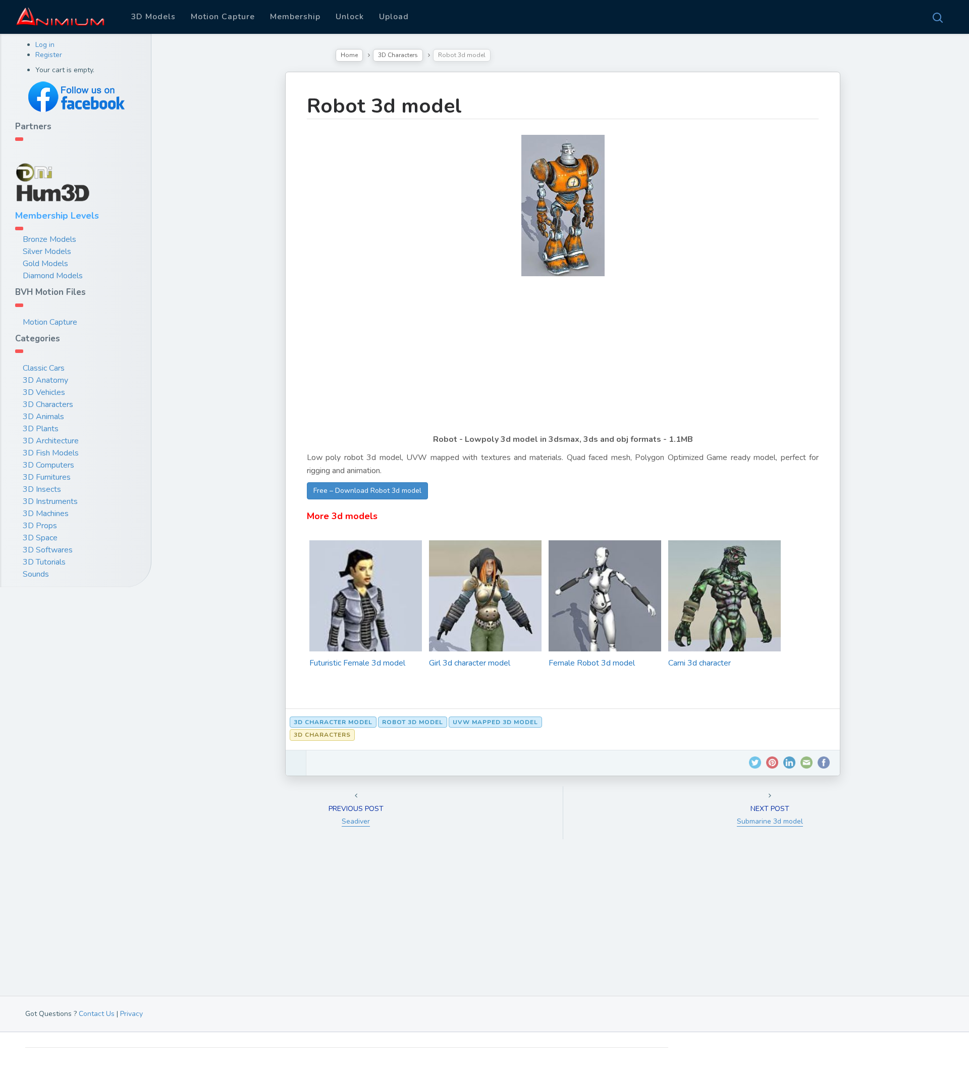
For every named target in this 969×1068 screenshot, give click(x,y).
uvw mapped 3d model (495, 722)
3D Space (40, 537)
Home (349, 55)
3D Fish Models (51, 453)
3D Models (153, 16)
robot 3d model (412, 722)
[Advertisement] (563, 362)
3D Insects (42, 489)
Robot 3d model (384, 106)
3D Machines (46, 513)
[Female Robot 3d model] (605, 623)
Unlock (350, 16)
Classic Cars (44, 368)
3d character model (333, 722)
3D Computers (48, 465)
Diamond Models (53, 275)
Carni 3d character (699, 663)
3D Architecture (51, 440)
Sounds (36, 574)
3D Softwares (48, 549)
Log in (45, 44)
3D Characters (48, 404)
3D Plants (41, 428)
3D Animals (43, 416)
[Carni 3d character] (724, 621)
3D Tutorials (44, 562)
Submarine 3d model (770, 821)
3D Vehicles (44, 392)
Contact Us (97, 1014)
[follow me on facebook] (75, 96)
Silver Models (47, 251)
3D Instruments (50, 501)
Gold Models (45, 263)
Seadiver (356, 821)
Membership (295, 16)
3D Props (40, 525)
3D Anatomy (45, 380)
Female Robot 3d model (592, 663)
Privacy (131, 1014)
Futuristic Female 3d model (357, 663)
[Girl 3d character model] (485, 631)
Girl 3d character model (469, 663)
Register (48, 55)
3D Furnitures (47, 477)
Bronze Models (49, 239)
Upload (394, 16)
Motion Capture (223, 16)
